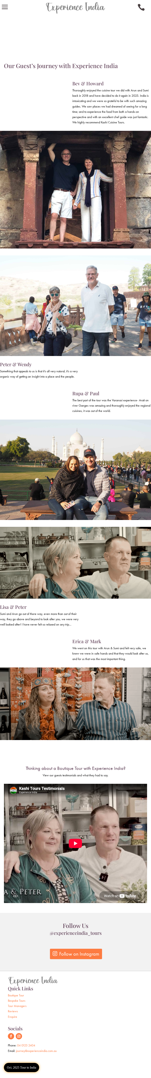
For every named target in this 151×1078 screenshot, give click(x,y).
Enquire (12, 1017)
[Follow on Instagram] (19, 1036)
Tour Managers (17, 1006)
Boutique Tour (16, 995)
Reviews (13, 1011)
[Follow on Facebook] (11, 1036)
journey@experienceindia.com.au (36, 1051)
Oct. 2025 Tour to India (21, 1067)
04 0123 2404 (26, 1045)
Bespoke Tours (16, 1001)
